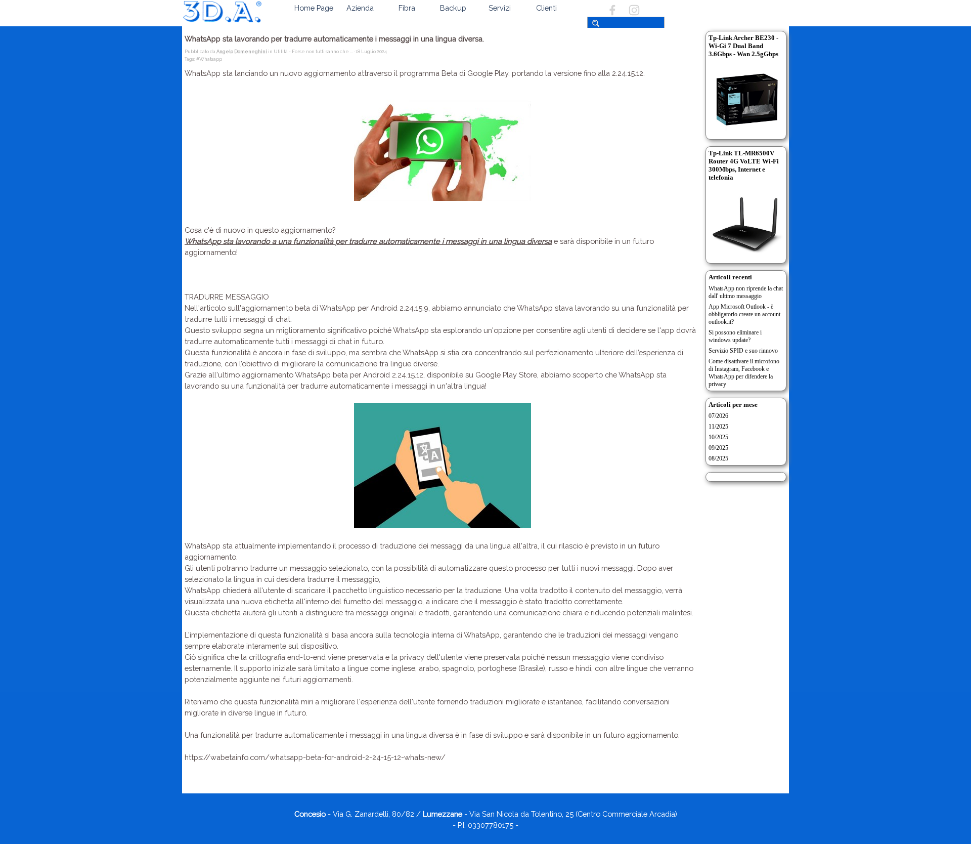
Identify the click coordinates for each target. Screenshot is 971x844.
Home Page (313, 8)
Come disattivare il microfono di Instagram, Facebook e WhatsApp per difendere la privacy (744, 373)
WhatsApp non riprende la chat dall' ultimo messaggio (746, 292)
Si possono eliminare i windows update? (735, 336)
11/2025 (718, 426)
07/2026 (718, 415)
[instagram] (634, 10)
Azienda (360, 8)
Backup (453, 8)
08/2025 (718, 458)
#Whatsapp (209, 59)
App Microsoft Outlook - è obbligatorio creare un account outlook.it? (744, 314)
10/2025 (718, 437)
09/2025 (718, 447)
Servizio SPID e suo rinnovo (743, 350)
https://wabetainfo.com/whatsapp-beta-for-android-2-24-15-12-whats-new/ (315, 757)
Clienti (546, 8)
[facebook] (612, 10)
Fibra (407, 8)
